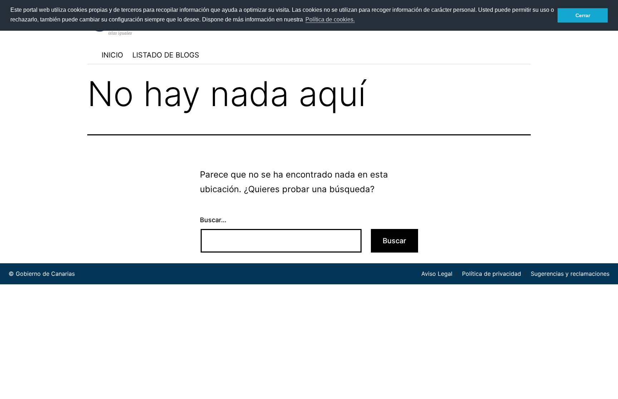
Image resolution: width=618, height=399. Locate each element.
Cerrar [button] (582, 15)
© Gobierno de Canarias (42, 273)
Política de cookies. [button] (330, 19)
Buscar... (213, 220)
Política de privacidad (491, 273)
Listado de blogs (165, 55)
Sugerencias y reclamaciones (570, 273)
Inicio (112, 55)
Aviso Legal (436, 273)
